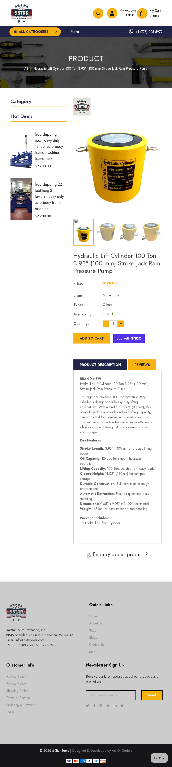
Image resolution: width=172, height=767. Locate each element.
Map (92, 651)
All (26, 68)
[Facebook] (94, 705)
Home (93, 616)
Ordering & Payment (20, 705)
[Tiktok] (124, 705)
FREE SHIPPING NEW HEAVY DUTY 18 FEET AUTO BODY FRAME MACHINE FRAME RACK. (49, 146)
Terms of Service (18, 697)
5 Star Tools (111, 295)
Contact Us (96, 644)
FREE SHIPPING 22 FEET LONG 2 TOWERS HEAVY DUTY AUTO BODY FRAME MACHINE (49, 196)
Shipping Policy (17, 690)
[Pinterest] (101, 705)
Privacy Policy (16, 683)
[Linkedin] (116, 705)
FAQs (10, 712)
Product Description (100, 364)
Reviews (142, 364)
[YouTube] (109, 705)
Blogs (93, 637)
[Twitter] (88, 705)
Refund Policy (16, 676)
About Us (95, 623)
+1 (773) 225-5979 (149, 31)
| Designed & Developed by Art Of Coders (101, 750)
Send (152, 695)
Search (98, 13)
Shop (92, 630)
